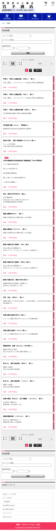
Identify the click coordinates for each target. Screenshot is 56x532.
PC (38, 524)
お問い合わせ (7, 517)
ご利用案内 (6, 501)
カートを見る (7, 498)
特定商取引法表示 (9, 505)
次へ (37, 70)
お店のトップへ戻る (9, 494)
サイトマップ (7, 513)
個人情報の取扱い (9, 509)
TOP (3, 23)
